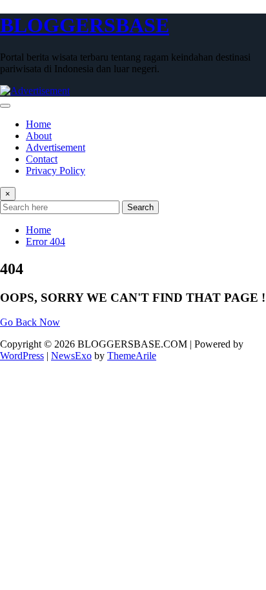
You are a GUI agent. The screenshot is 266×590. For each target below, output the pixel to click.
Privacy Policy (55, 170)
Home (38, 124)
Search (140, 207)
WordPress (22, 355)
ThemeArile (131, 355)
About (39, 135)
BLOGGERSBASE (84, 25)
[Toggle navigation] (5, 106)
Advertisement (55, 147)
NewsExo (71, 355)
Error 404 (45, 241)
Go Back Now (30, 322)
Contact (41, 158)
